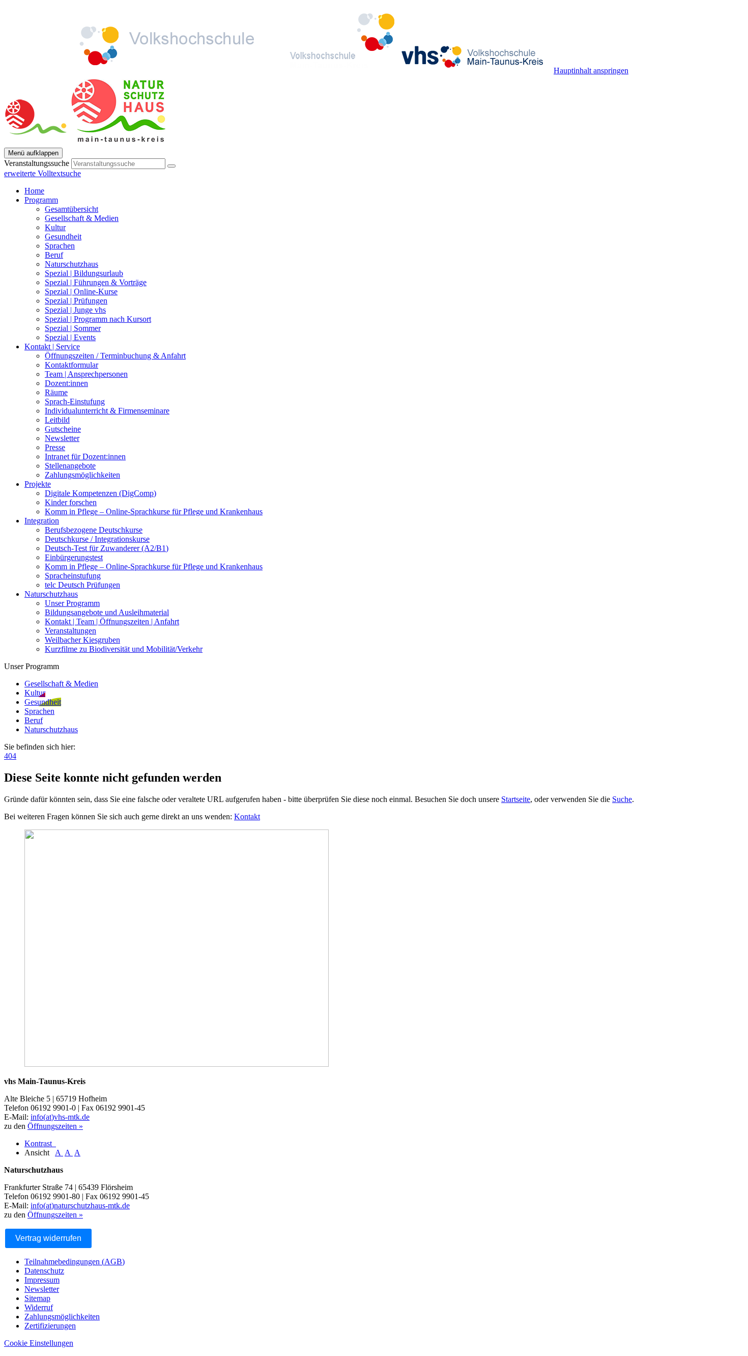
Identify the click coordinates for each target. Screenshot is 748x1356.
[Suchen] (171, 166)
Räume (56, 392)
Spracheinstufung (73, 575)
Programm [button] (41, 200)
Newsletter (62, 438)
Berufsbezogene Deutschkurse (93, 529)
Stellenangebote (70, 465)
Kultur (55, 227)
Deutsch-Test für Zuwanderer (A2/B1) (106, 548)
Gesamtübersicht (71, 209)
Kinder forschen (71, 502)
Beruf (54, 255)
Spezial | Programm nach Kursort (98, 319)
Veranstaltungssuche (36, 163)
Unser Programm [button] (31, 666)
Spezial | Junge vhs (75, 310)
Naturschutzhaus (71, 264)
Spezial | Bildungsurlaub (84, 273)
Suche (622, 799)
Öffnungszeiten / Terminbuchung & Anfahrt (115, 355)
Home (34, 190)
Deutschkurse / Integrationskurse (97, 539)
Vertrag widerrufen (48, 1238)
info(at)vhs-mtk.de (60, 1117)
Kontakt (247, 816)
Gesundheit (63, 236)
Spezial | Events (70, 337)
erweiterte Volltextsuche (42, 173)
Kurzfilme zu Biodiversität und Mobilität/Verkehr (124, 649)
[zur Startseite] (279, 70)
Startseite (515, 799)
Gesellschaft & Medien (82, 218)
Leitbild (57, 420)
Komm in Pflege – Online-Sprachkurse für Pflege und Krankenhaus (154, 511)
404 (10, 756)
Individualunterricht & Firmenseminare (107, 410)
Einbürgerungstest (74, 557)
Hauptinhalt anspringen (591, 70)
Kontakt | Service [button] (52, 346)
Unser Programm (72, 603)
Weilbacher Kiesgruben (82, 639)
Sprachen (60, 245)
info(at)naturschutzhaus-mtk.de (80, 1205)
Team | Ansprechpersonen (86, 374)
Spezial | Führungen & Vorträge (96, 282)
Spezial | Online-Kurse (81, 291)
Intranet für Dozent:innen (85, 456)
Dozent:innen (66, 383)
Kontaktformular (71, 365)
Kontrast (40, 1143)
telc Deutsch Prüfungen (82, 584)
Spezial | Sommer (73, 328)
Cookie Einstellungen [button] (38, 1343)
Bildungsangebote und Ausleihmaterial (107, 612)
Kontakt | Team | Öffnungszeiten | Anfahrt (112, 621)
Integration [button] (41, 520)
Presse (55, 447)
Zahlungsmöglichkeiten (82, 475)
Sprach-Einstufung (75, 401)
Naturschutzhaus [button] (51, 594)
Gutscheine (63, 429)
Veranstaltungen (70, 630)
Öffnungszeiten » (55, 1126)
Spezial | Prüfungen (76, 300)
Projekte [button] (37, 484)
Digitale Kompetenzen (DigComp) (100, 493)
